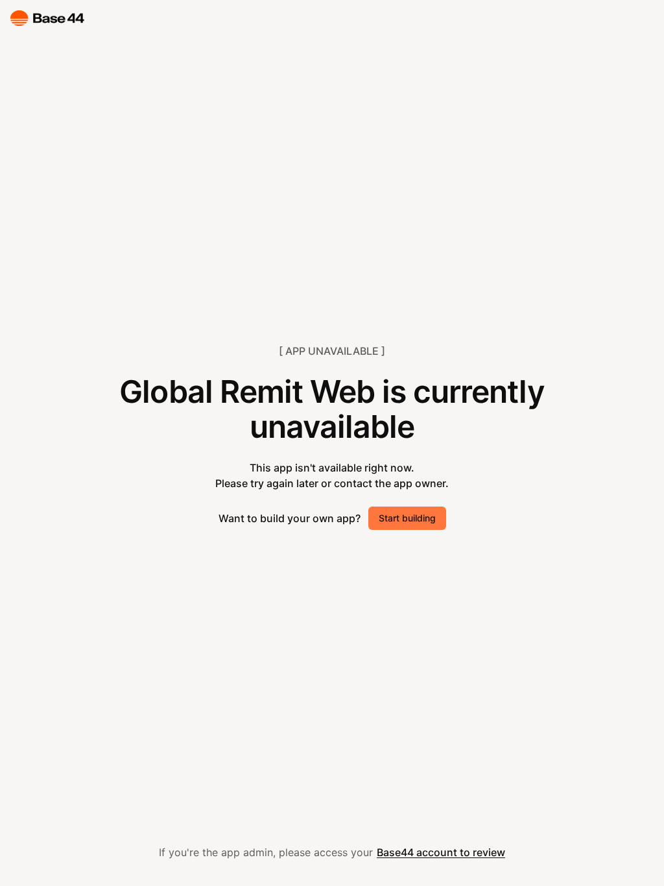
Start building (407, 517)
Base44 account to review (441, 852)
